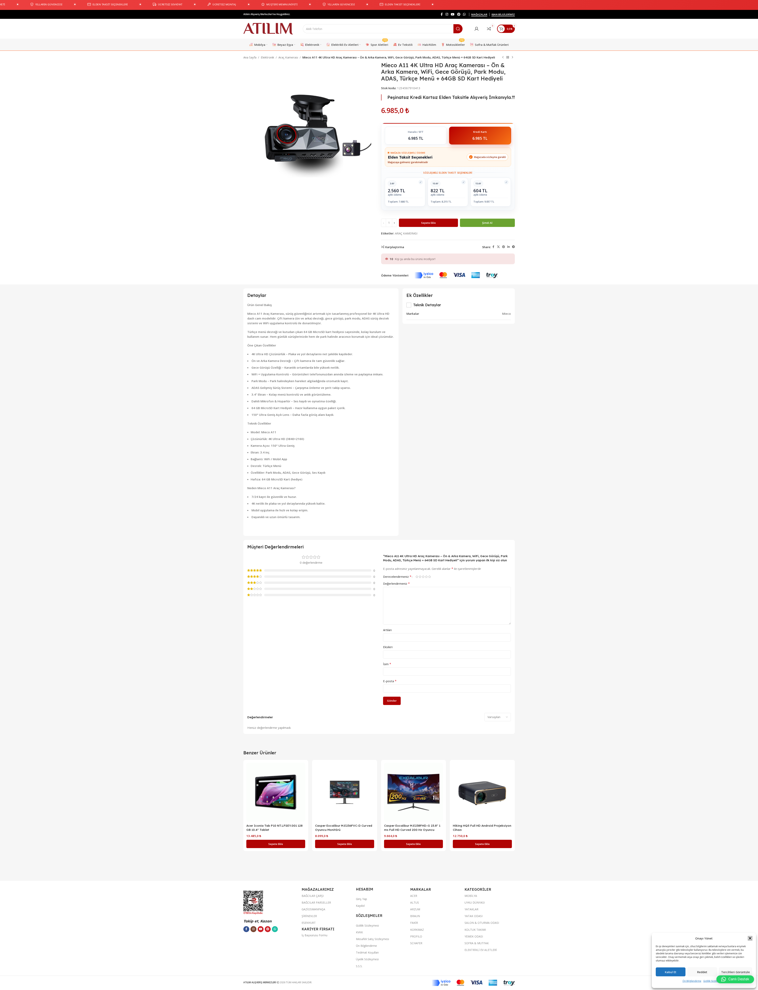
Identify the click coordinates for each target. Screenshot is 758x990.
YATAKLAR (471, 909)
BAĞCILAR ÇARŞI (313, 896)
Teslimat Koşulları (367, 952)
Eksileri (388, 647)
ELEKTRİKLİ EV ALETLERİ (481, 950)
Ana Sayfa (249, 57)
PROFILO (416, 936)
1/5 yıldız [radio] (417, 576)
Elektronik (267, 57)
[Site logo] (268, 28)
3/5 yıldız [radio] (423, 576)
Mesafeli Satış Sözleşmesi (372, 939)
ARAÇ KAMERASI (406, 233)
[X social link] (498, 247)
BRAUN (415, 916)
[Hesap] (476, 29)
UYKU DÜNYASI (475, 902)
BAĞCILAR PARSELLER (316, 902)
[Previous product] (503, 57)
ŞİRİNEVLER (309, 916)
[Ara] (458, 28)
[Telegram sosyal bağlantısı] (513, 247)
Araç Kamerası (288, 57)
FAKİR (414, 923)
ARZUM (415, 909)
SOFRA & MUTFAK (477, 943)
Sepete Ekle (428, 223)
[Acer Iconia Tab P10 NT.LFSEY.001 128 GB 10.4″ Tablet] (275, 792)
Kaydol (360, 906)
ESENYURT (309, 923)
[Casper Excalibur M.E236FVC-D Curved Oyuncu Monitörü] (344, 792)
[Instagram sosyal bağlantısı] (446, 14)
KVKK (359, 932)
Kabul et (670, 972)
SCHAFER (416, 943)
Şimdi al (487, 223)
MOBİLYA (471, 896)
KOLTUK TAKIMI (475, 930)
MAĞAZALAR (479, 14)
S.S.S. (359, 966)
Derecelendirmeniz (397, 576)
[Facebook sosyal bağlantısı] (441, 14)
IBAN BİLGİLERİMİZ (503, 14)
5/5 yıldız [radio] (429, 576)
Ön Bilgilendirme (691, 981)
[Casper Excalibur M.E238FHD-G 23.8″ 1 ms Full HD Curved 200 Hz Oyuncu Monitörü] (413, 792)
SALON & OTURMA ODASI (482, 923)
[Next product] (512, 57)
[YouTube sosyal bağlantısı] (453, 14)
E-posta (390, 681)
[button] (750, 938)
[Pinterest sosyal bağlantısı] (459, 14)
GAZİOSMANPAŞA (313, 909)
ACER (413, 896)
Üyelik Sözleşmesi (367, 959)
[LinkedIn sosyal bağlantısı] (508, 247)
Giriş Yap (361, 899)
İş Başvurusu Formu (314, 935)
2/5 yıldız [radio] (420, 576)
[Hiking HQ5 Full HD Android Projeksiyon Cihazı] (482, 792)
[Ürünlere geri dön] (507, 57)
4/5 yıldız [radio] (426, 576)
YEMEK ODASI (474, 936)
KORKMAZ (417, 930)
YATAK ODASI (474, 916)
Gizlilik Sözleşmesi (713, 981)
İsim (387, 664)
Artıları (387, 630)
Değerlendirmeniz (396, 583)
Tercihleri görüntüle (735, 972)
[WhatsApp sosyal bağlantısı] (464, 14)
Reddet (702, 972)
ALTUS (414, 902)
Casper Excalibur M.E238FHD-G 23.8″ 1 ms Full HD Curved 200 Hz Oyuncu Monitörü (412, 830)
